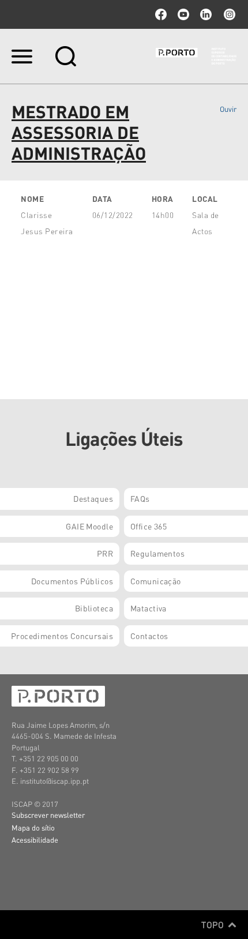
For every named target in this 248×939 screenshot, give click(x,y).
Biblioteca (94, 608)
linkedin (206, 14)
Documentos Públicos (72, 581)
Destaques (93, 498)
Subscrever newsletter (48, 815)
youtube (183, 14)
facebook (161, 14)
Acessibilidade (35, 839)
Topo (213, 924)
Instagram (228, 14)
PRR (105, 553)
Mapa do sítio (33, 827)
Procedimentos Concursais (62, 635)
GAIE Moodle (89, 526)
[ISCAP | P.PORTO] (196, 56)
